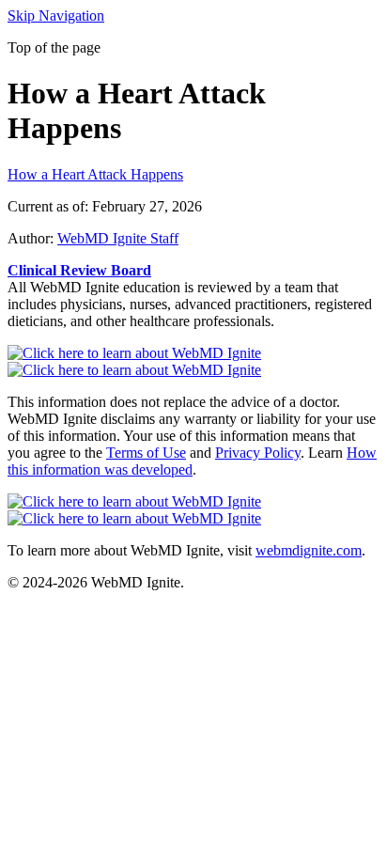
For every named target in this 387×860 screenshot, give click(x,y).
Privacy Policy (258, 453)
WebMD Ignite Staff (117, 238)
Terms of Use (146, 453)
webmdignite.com (308, 550)
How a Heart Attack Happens (95, 174)
